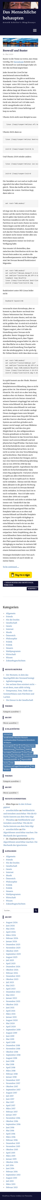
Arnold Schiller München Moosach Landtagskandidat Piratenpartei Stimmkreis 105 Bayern (19, 740)
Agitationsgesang (14, 681)
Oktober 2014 (12, 1162)
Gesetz (9, 626)
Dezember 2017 (13, 1080)
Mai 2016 (10, 1130)
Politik (9, 642)
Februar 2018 (12, 1074)
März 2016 (10, 1137)
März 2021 (10, 1014)
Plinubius (10, 820)
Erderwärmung (9, 749)
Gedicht (28, 749)
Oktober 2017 (12, 1086)
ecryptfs (32, 589)
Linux (25, 753)
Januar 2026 (11, 941)
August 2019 (11, 1033)
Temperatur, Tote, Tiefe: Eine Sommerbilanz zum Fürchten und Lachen (18, 693)
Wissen (9, 657)
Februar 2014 (12, 1171)
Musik (9, 632)
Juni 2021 (10, 1007)
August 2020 (12, 1020)
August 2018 (11, 1058)
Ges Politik (7, 753)
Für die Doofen (12, 620)
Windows (7, 769)
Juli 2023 (10, 982)
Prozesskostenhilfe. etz (12, 759)
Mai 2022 (10, 995)
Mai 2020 (10, 1023)
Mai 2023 (10, 985)
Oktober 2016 (12, 1121)
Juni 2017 (10, 1099)
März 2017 (10, 1108)
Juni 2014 (10, 1168)
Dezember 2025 (13, 944)
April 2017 (10, 1105)
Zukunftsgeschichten (15, 660)
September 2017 (13, 1089)
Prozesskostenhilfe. (30, 756)
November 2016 (13, 1118)
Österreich (10, 635)
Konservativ (17, 753)
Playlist (12, 756)
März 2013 (10, 1184)
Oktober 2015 (12, 1149)
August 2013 (11, 1178)
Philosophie (11, 638)
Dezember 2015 (13, 1143)
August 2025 (11, 957)
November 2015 (13, 1146)
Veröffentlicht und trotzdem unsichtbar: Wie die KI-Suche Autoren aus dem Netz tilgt (20, 813)
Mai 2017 (10, 1102)
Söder (12, 763)
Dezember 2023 (13, 976)
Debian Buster (30, 746)
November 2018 (13, 1048)
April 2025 (11, 963)
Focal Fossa (20, 749)
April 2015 (10, 1153)
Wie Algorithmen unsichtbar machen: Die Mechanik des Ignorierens (20, 832)
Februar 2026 (12, 938)
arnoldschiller (12, 810)
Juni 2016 (10, 1127)
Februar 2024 (12, 973)
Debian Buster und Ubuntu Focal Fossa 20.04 (18, 584)
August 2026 (12, 922)
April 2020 (11, 1026)
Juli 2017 (10, 1096)
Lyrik (31, 753)
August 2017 (11, 1093)
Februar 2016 (12, 1140)
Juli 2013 (10, 1181)
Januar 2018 (11, 1077)
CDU (17, 746)
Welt (32, 766)
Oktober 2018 (12, 1052)
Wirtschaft (11, 654)
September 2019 (13, 1029)
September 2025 (13, 954)
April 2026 (11, 932)
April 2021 (10, 1011)
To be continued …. (11, 567)
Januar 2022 (11, 998)
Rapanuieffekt (26, 759)
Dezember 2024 (13, 966)
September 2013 (13, 1175)
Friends (9, 616)
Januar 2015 (11, 1159)
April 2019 (10, 1042)
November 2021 (13, 1001)
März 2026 (11, 935)
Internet (9, 629)
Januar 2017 (11, 1115)
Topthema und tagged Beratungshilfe (17, 766)
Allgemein (10, 613)
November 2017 (13, 1083)
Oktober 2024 (12, 970)
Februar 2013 (12, 1187)
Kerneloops (19, 62)
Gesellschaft (11, 623)
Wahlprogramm (13, 651)
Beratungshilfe (9, 746)
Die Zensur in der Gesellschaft (19, 700)
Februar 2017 (12, 1112)
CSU (21, 746)
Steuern (9, 648)
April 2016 (10, 1134)
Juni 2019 (10, 1036)
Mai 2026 (10, 929)
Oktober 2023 (12, 979)
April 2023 (10, 989)
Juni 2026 (10, 925)
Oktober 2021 (12, 1004)
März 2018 (10, 1071)
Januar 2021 (11, 1017)
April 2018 (10, 1067)
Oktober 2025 (12, 951)
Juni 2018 (10, 1061)
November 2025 (13, 948)
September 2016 (13, 1124)
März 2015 (10, 1156)
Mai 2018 (10, 1064)
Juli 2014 (10, 1165)
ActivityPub (8, 734)
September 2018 (13, 1055)
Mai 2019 (10, 1039)
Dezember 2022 (13, 992)
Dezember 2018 (13, 1045)
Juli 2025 (10, 960)
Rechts (6, 763)
